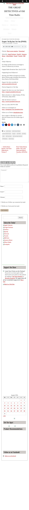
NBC (8, 39)
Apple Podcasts (12, 54)
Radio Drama (11, 138)
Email (15, 56)
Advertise (6, 29)
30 (24, 411)
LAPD (3, 136)
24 (4, 411)
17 (4, 408)
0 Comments (15, 43)
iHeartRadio (9, 56)
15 (21, 405)
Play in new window (12, 51)
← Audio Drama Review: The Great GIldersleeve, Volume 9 (6, 149)
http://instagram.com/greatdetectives (12, 109)
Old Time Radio (8, 136)
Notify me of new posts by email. (11, 206)
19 (11, 408)
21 (17, 408)
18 (8, 408)
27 (14, 411)
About (13, 20)
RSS (24, 56)
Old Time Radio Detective (17, 136)
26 (11, 411)
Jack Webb (19, 133)
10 (4, 405)
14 (17, 405)
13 (14, 405)
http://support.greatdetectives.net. (11, 92)
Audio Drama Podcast (16, 131)
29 (21, 411)
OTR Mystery (4, 138)
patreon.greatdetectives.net (9, 84)
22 (21, 408)
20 (14, 408)
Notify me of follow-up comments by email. (14, 202)
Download (21, 51)
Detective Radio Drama (6, 133)
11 (8, 405)
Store (9, 33)
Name (2, 186)
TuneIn (20, 56)
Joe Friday (24, 133)
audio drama (8, 131)
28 (17, 411)
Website (2, 197)
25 (8, 411)
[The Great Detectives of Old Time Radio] (14, 4)
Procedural (17, 39)
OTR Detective (11, 39)
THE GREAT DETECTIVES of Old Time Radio (14, 11)
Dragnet (5, 39)
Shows (4, 25)
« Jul (4, 416)
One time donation (17, 276)
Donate (14, 29)
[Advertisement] (13, 255)
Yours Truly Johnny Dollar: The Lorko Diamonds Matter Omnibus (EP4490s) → (21, 150)
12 (11, 405)
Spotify (19, 54)
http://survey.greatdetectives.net (11, 101)
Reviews (13, 25)
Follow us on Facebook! (12, 452)
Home (6, 20)
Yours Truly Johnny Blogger (7, 43)
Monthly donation (10, 278)
